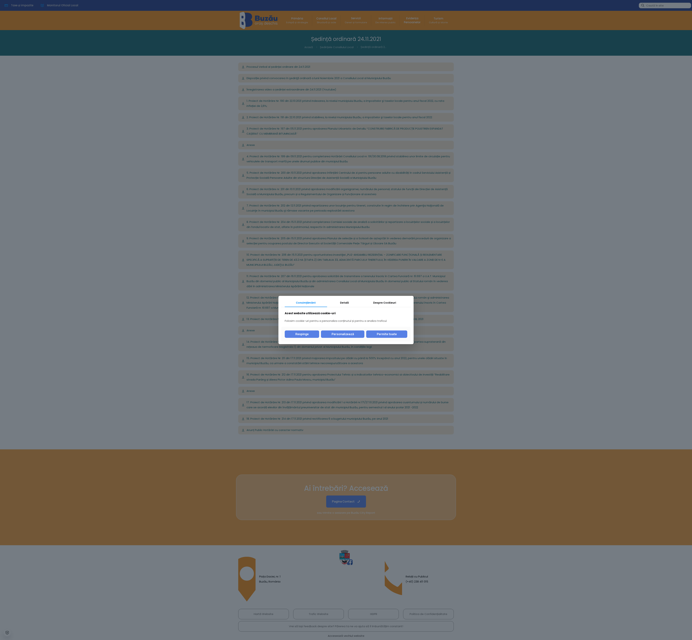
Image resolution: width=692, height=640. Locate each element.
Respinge (302, 334)
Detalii (344, 303)
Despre (384, 303)
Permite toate (387, 334)
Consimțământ (306, 303)
